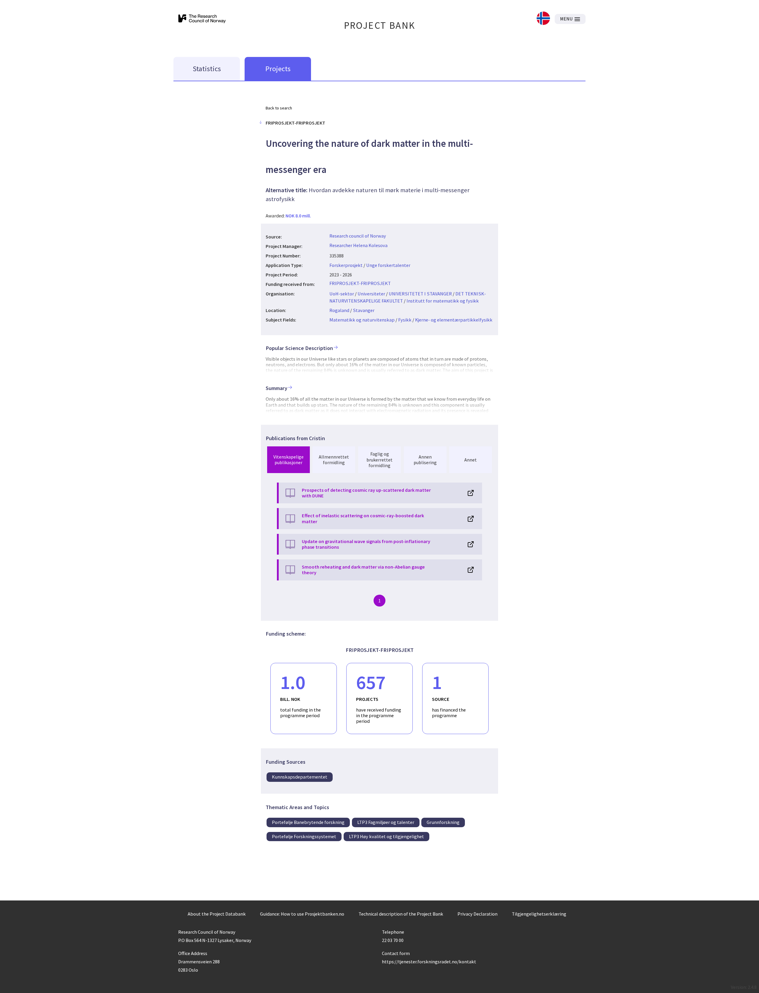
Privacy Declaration (477, 914)
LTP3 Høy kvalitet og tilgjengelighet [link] (386, 836)
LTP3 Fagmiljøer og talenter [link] (385, 822)
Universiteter (371, 294)
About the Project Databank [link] (217, 914)
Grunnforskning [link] (443, 822)
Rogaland (339, 310)
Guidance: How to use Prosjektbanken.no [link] (302, 914)
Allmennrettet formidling (334, 459)
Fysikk (405, 320)
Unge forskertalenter (388, 265)
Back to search (279, 108)
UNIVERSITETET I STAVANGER (420, 294)
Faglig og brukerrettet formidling (379, 459)
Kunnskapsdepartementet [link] (299, 777)
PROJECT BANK (379, 25)
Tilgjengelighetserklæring (539, 914)
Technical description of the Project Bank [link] (400, 914)
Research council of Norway (357, 236)
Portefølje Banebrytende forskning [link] (308, 822)
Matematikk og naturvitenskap (362, 320)
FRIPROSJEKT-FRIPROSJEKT (360, 283)
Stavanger (363, 310)
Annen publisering (425, 459)
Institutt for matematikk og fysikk (442, 301)
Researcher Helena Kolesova (358, 245)
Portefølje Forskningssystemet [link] (304, 836)
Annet (470, 460)
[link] (543, 19)
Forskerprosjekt (346, 265)
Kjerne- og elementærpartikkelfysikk (453, 320)
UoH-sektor (341, 294)
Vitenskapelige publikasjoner (288, 459)
